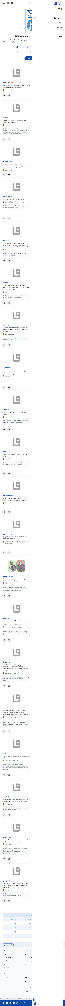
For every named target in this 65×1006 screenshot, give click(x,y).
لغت (4, 950)
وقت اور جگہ (13, 927)
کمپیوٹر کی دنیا (28, 923)
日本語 (19, 999)
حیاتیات (29, 919)
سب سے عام (5, 964)
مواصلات (29, 931)
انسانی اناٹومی (13, 919)
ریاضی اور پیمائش (12, 923)
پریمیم (60, 31)
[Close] (34, 4)
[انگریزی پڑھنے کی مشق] (29, 3)
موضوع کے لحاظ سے (7, 957)
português (25, 999)
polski (6, 999)
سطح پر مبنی (6, 954)
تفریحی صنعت (28, 936)
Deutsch (31, 999)
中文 (15, 999)
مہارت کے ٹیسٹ (6, 960)
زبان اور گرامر (13, 931)
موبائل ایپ (59, 27)
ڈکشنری (60, 36)
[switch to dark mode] (34, 18)
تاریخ (30, 927)
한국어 (11, 999)
